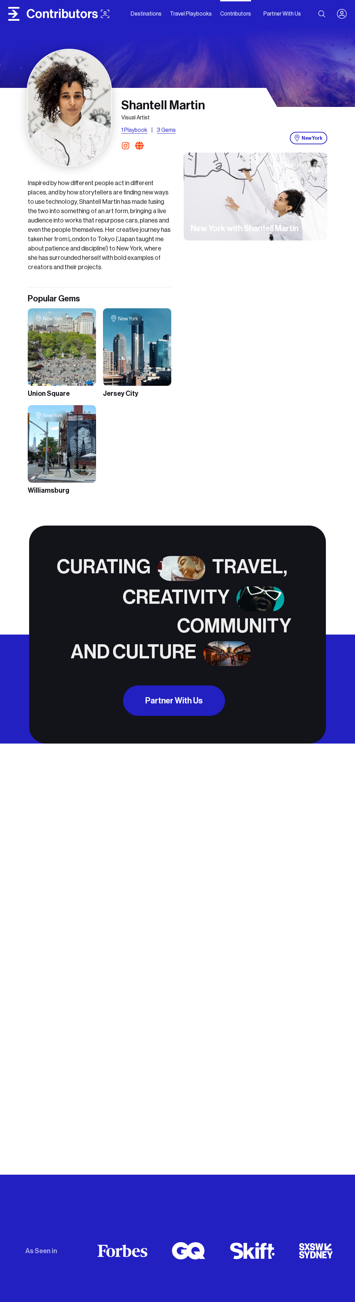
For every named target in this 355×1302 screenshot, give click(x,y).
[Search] (321, 13)
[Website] (139, 145)
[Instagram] (126, 145)
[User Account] (344, 13)
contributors (62, 14)
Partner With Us (174, 700)
